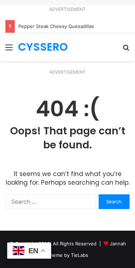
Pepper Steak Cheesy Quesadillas (56, 26)
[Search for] (126, 50)
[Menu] (9, 50)
